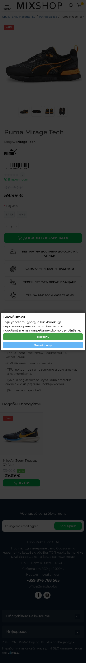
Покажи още (43, 345)
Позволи (43, 336)
